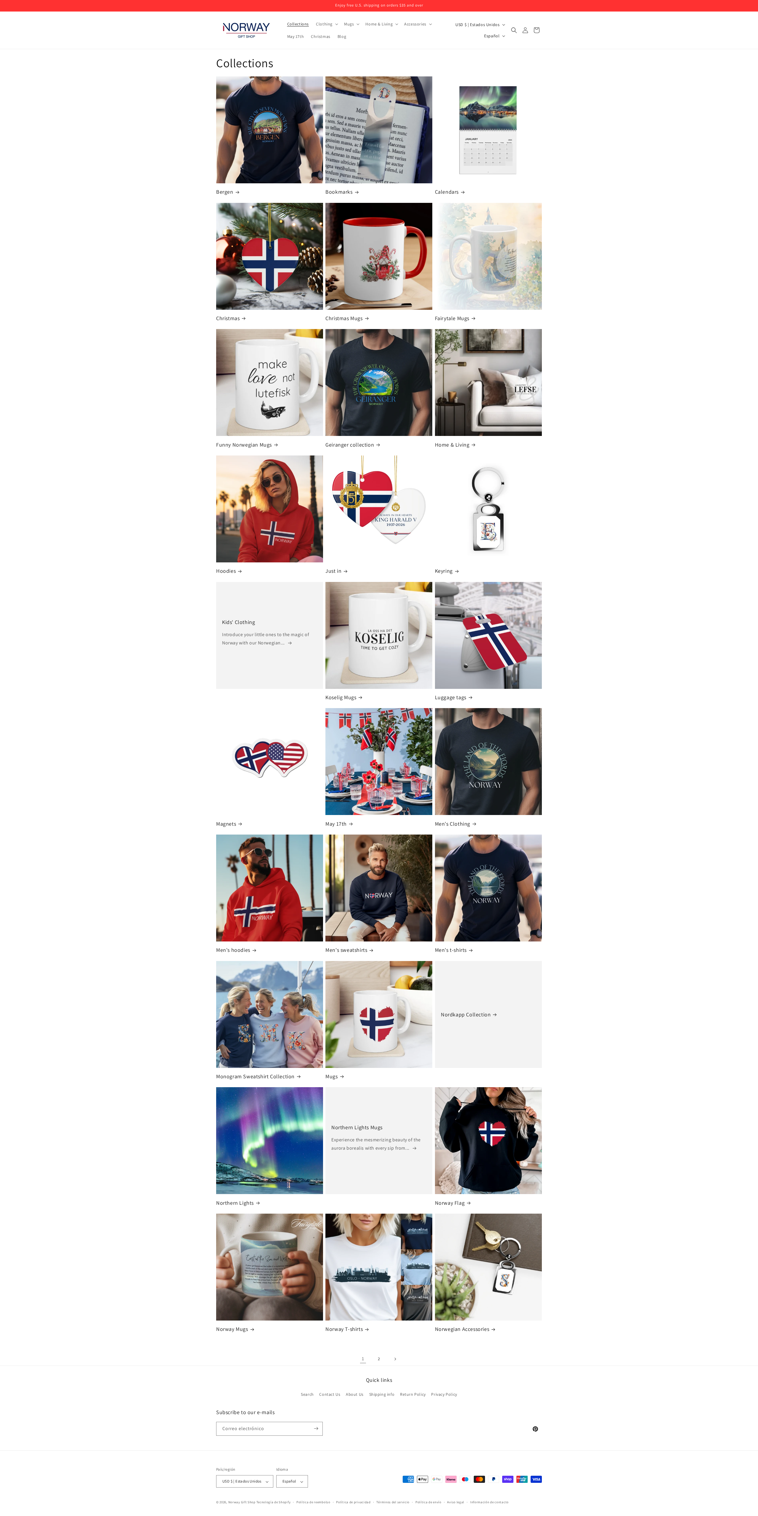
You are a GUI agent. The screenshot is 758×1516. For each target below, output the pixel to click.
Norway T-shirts (344, 1329)
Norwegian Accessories (462, 1329)
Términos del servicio (392, 1502)
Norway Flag (450, 1202)
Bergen (224, 191)
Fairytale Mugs (452, 318)
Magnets (226, 823)
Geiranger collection (349, 444)
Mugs (331, 1076)
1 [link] (363, 1358)
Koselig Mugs (340, 697)
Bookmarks (338, 191)
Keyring (444, 570)
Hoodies (226, 570)
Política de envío (428, 1502)
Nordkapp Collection (466, 1014)
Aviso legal (455, 1502)
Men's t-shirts (451, 950)
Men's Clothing (452, 823)
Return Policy (413, 1394)
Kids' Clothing (238, 622)
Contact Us (329, 1394)
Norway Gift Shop (242, 1502)
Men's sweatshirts (346, 950)
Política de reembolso (313, 1502)
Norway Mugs (232, 1329)
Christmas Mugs (343, 318)
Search (307, 1394)
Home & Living (452, 444)
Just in (333, 570)
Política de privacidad (353, 1502)
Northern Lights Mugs (357, 1127)
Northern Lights (235, 1202)
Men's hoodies (233, 950)
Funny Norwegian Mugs (244, 444)
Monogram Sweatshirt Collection (255, 1076)
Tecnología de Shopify (273, 1502)
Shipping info (382, 1394)
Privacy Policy (444, 1394)
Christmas (228, 318)
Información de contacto (489, 1502)
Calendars (447, 191)
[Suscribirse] (315, 1428)
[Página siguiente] (395, 1359)
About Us (355, 1394)
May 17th (336, 823)
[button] (326, 24)
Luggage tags (450, 697)
